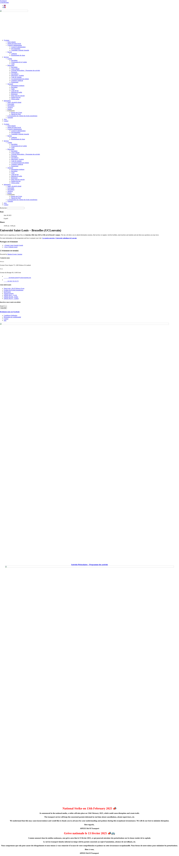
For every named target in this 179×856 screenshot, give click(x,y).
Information (7, 100)
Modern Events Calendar (14, 254)
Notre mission (11, 42)
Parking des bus (16, 97)
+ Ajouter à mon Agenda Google (13, 245)
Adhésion (14, 53)
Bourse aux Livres (16, 112)
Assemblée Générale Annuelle (20, 50)
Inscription (14, 60)
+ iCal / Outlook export (10, 247)
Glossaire (10, 117)
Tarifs (13, 64)
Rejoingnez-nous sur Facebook (9, 312)
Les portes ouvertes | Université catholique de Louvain (59, 238)
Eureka (9, 109)
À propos (6, 40)
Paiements (14, 72)
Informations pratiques (17, 85)
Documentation (15, 48)
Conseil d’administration (14, 45)
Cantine (9, 58)
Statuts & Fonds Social (14, 43)
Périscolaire (10, 65)
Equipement (14, 82)
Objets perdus (15, 99)
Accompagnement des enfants (20, 79)
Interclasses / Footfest (17, 75)
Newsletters (10, 106)
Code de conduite (16, 77)
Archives (10, 107)
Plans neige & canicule (18, 95)
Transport (10, 84)
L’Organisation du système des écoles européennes (22, 116)
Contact (6, 121)
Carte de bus (15, 90)
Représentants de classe (18, 55)
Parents (9, 52)
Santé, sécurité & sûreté (14, 102)
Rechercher (3, 208)
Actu (5, 119)
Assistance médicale (17, 80)
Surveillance (14, 74)
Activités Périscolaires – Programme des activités (25, 70)
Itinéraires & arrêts (16, 92)
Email (2, 306)
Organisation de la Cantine (19, 62)
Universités (10, 104)
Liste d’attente (15, 69)
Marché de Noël (16, 114)
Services (6, 57)
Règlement (14, 94)
